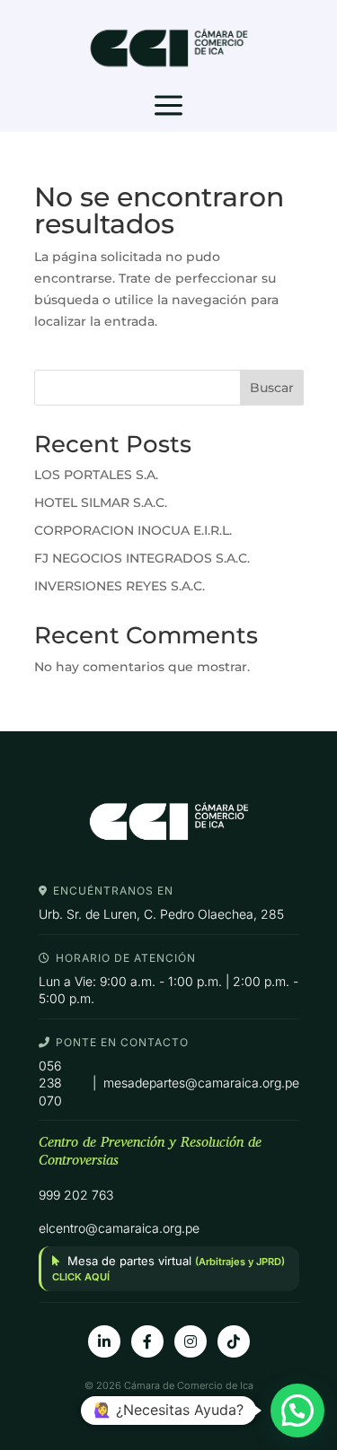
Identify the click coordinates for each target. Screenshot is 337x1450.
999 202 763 (76, 1194)
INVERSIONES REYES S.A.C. (119, 586)
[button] (297, 1410)
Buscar (272, 388)
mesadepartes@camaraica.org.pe (201, 1082)
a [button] (168, 106)
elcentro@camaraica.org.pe (119, 1228)
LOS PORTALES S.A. (96, 475)
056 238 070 (50, 1083)
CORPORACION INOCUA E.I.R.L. (133, 530)
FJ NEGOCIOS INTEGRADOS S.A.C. (142, 558)
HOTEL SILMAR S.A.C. (100, 502)
